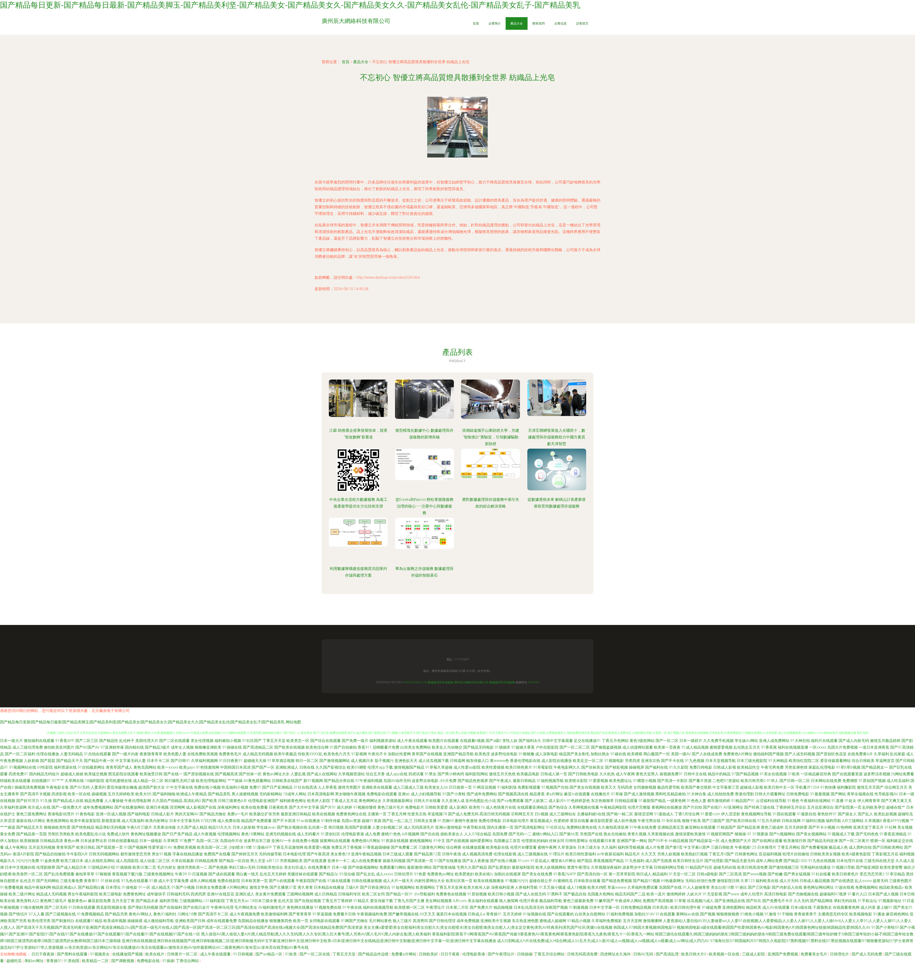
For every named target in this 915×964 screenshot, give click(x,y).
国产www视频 (755, 874)
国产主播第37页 (283, 887)
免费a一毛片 (237, 814)
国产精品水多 (147, 900)
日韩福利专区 (349, 894)
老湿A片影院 (23, 854)
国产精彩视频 (616, 767)
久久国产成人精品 (192, 827)
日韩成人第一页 (553, 774)
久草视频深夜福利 (606, 867)
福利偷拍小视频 (227, 740)
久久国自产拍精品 (167, 800)
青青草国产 (65, 847)
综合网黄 (453, 847)
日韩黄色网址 (746, 854)
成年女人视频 (182, 747)
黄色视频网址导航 (756, 814)
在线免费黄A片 (860, 754)
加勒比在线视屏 (507, 874)
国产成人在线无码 (530, 894)
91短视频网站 (403, 887)
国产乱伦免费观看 (59, 874)
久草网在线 (74, 780)
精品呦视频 (503, 907)
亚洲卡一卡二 (338, 860)
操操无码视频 (394, 860)
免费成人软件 (118, 834)
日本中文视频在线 (20, 867)
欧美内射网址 (156, 820)
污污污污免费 (27, 860)
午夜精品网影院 (613, 807)
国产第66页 (569, 834)
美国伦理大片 (146, 740)
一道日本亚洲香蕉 (874, 747)
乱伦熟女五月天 (746, 747)
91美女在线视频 (773, 774)
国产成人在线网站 (322, 774)
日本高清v (660, 907)
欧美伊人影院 (318, 800)
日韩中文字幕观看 (557, 740)
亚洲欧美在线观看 (377, 787)
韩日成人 (643, 874)
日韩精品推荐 (206, 860)
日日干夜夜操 (43, 954)
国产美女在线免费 (537, 874)
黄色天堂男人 (647, 774)
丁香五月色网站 (615, 740)
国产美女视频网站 (811, 834)
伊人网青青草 (868, 800)
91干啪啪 (785, 914)
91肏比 (741, 887)
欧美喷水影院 (576, 780)
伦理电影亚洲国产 (263, 800)
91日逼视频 (197, 874)
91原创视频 (477, 894)
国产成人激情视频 (639, 794)
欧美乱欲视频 (885, 814)
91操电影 (129, 887)
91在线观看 (665, 914)
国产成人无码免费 (867, 954)
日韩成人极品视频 (814, 880)
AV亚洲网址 (733, 807)
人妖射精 (31, 760)
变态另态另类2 (871, 874)
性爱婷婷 (561, 820)
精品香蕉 (537, 794)
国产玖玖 (753, 900)
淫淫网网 (177, 807)
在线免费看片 (319, 867)
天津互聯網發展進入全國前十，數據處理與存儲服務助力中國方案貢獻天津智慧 (556, 437)
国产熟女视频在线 (292, 827)
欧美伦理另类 (39, 920)
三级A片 (352, 887)
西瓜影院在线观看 (123, 774)
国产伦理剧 (713, 860)
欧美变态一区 (297, 740)
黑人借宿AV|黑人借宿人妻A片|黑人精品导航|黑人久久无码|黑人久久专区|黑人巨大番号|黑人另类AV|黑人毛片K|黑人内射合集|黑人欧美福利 (316, 934)
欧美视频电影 (860, 914)
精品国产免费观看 (256, 820)
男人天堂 (257, 860)
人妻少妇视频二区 (387, 827)
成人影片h (557, 800)
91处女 (850, 800)
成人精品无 (160, 887)
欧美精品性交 (748, 767)
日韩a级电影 (707, 874)
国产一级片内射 (125, 754)
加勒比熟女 (600, 754)
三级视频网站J (191, 900)
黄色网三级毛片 (53, 900)
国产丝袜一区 (250, 774)
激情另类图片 (349, 787)
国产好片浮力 (27, 800)
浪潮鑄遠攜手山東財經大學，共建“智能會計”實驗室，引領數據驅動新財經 (490, 437)
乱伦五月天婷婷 (273, 874)
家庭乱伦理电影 (821, 767)
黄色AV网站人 (140, 914)
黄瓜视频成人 (541, 820)
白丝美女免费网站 (415, 747)
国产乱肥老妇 (499, 867)
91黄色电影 (85, 814)
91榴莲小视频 (644, 780)
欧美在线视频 (323, 814)
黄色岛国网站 (144, 767)
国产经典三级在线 (759, 807)
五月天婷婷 (512, 914)
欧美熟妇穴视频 (694, 854)
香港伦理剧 (744, 794)
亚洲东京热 (650, 760)
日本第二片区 (457, 907)
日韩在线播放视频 (366, 880)
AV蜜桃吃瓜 (563, 880)
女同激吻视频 (644, 787)
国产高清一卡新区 (672, 780)
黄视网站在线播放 (666, 807)
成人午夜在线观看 (412, 740)
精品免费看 (93, 800)
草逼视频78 (437, 814)
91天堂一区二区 (682, 874)
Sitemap (533, 682)
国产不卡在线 (672, 760)
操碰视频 (99, 794)
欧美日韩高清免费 (752, 867)
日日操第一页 (460, 787)
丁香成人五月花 (344, 800)
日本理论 (113, 887)
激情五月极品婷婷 (885, 740)
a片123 (272, 860)
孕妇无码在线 (845, 900)
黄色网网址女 (370, 800)
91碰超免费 (711, 907)
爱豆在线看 (579, 820)
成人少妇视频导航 (426, 794)
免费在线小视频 (207, 787)
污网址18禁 (187, 914)
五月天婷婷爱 (796, 827)
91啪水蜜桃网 (31, 907)
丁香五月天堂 (274, 740)
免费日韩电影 (700, 767)
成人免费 (372, 834)
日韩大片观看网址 (770, 794)
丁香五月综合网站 (549, 954)
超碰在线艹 (895, 807)
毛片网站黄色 (380, 920)
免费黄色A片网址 (737, 754)
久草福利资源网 (13, 807)
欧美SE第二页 (144, 867)
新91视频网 (313, 780)
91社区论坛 (555, 827)
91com (523, 860)
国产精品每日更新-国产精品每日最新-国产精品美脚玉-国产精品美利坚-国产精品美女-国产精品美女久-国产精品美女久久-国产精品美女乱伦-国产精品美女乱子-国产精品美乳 (290, 5)
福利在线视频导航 (378, 907)
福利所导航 (168, 900)
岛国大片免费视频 (842, 747)
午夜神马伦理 (222, 907)
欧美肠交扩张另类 (264, 814)
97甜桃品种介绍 (101, 867)
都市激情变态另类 (135, 854)
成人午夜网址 (16, 847)
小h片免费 (448, 780)
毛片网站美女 (245, 907)
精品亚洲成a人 (64, 887)
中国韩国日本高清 (235, 767)
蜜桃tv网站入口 (545, 834)
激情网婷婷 (676, 894)
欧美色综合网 (317, 747)
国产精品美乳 (219, 794)
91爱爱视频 (598, 780)
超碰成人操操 (72, 774)
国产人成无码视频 (800, 754)
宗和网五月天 (522, 814)
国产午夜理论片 (501, 954)
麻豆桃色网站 (897, 914)
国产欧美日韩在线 (741, 820)
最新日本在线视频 (451, 914)
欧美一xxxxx (167, 767)
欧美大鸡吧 (596, 887)
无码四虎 (624, 787)
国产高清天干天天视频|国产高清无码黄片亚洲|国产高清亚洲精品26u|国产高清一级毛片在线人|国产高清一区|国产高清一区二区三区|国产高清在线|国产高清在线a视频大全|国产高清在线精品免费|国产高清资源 (189, 927)
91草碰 (617, 794)
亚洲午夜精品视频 (366, 854)
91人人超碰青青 (696, 887)
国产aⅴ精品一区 (269, 954)
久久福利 (609, 847)
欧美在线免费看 (254, 807)
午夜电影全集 (57, 787)
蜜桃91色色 (391, 834)
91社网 (890, 827)
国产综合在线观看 (325, 740)
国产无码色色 (867, 834)
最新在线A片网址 (30, 820)
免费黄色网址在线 (351, 814)
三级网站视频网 (300, 894)
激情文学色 (259, 887)
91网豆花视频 (484, 787)
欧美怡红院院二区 (804, 760)
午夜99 (181, 874)
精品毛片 (632, 854)
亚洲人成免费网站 (774, 740)
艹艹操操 (235, 780)
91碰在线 (618, 754)
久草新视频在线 (660, 834)
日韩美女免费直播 (211, 887)
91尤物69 (445, 820)
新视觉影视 (111, 820)
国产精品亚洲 (748, 827)
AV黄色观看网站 (257, 780)
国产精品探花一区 (704, 840)
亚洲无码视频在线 (280, 834)
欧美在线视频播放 (488, 880)
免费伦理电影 (489, 820)
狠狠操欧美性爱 (57, 827)
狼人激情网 (508, 900)
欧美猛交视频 (95, 774)
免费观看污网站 (392, 867)
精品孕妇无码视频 (110, 827)
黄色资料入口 (27, 900)
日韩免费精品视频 (636, 907)
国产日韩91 (180, 760)
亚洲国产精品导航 (458, 754)
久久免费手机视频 (718, 740)
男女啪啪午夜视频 (350, 794)
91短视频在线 (534, 914)
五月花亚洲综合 (820, 807)
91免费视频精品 (90, 914)
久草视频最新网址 (397, 800)
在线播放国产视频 (128, 954)
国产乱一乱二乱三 (397, 820)
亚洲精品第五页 (670, 827)
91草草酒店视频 (281, 760)
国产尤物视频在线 (803, 894)
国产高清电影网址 (529, 827)
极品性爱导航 (668, 787)
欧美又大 (608, 787)
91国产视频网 (135, 847)
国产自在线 (429, 834)
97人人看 (36, 914)
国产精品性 (108, 740)
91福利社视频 (813, 820)
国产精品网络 (821, 900)
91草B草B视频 (848, 767)
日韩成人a (476, 914)
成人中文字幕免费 (173, 880)
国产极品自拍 (575, 894)
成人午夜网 (625, 774)
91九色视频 (694, 760)
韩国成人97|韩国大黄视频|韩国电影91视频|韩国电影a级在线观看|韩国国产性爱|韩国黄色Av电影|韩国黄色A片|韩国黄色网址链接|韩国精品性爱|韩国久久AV (741, 927)
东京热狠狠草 (602, 800)
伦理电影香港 (352, 834)
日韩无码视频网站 (104, 854)
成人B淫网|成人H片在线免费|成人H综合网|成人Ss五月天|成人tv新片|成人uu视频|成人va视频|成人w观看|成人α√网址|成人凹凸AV (603, 941)
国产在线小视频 (503, 860)
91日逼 (908, 900)
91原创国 (72, 961)
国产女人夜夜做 (475, 860)
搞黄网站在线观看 (335, 840)
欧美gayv (187, 767)
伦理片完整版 (639, 807)
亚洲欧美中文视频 (495, 920)
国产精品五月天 (29, 827)
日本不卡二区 (158, 760)
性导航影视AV (886, 794)
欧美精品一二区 (96, 961)
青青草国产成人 (119, 767)
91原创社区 (330, 834)
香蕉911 (365, 747)
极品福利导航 (550, 900)
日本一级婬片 (690, 740)
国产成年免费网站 (482, 794)
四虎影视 (59, 794)
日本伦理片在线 (849, 860)
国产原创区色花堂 (831, 754)
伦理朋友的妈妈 (534, 840)
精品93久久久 (220, 827)
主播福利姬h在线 (591, 814)
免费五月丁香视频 (346, 847)
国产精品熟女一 (874, 767)
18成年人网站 (294, 794)
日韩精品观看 (626, 800)
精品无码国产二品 (630, 894)
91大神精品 (778, 760)
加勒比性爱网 (399, 754)
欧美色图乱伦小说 (90, 834)
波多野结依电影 (504, 754)
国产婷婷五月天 (244, 854)
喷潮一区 (877, 840)
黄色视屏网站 (57, 820)
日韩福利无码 (178, 894)
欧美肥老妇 (464, 874)
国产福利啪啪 (163, 794)
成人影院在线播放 (556, 760)
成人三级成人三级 (408, 787)
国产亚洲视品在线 (730, 900)
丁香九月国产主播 (409, 900)
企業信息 (560, 23)
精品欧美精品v (891, 887)
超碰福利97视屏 (833, 894)
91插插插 (124, 867)
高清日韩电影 (775, 894)
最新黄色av (77, 900)
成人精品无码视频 (258, 754)
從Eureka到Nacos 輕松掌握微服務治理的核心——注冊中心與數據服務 (424, 506)
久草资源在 (567, 847)
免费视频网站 (866, 887)
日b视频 (541, 814)
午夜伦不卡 (377, 754)
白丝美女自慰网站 (590, 914)
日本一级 (339, 867)
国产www (731, 894)
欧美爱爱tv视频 (317, 847)
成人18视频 (576, 887)
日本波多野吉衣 (93, 840)
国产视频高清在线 (513, 794)
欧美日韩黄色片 (845, 874)
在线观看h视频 (472, 740)
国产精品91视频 (646, 880)
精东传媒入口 (477, 760)
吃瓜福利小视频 (235, 787)
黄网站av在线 (687, 914)
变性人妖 (510, 740)
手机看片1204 (807, 787)
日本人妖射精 (244, 827)
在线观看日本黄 (602, 840)
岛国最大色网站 (600, 894)
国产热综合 (558, 807)
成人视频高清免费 (477, 854)
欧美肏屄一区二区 (27, 874)
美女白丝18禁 (722, 887)
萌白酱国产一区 (656, 754)
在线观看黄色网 (846, 907)
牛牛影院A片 (77, 854)
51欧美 (794, 774)
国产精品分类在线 (339, 780)
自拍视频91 (41, 780)
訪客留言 (582, 23)
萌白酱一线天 (247, 874)
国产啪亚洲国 (867, 867)
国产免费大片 (481, 907)
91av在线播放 (308, 820)
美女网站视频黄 (438, 900)
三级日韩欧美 (722, 847)
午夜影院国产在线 (311, 880)
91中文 (439, 840)
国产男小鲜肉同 (450, 774)
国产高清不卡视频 (35, 794)
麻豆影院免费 (99, 900)
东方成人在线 (39, 807)
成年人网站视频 (203, 880)
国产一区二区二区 (574, 747)
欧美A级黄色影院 (856, 854)
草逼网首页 (885, 760)
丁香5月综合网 (687, 814)
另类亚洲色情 (796, 767)
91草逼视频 (322, 914)
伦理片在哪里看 (523, 847)
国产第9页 (674, 847)
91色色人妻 (696, 800)
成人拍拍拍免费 (720, 794)
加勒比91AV (644, 914)
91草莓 (680, 900)
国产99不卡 (658, 840)
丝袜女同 (556, 840)
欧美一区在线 (79, 794)
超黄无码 (880, 880)
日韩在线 (307, 767)
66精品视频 (678, 840)
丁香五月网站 (788, 847)
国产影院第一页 (848, 807)
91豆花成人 (540, 860)
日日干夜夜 (451, 954)
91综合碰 (347, 874)
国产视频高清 (226, 774)
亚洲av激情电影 (448, 827)
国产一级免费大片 (66, 807)
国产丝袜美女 (592, 767)
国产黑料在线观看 (72, 954)
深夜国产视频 (556, 907)
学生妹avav (266, 827)
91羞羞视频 (820, 794)
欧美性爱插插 (493, 767)
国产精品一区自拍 (234, 860)
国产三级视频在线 (60, 914)
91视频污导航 (843, 867)
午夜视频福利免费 (372, 914)
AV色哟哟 (844, 827)
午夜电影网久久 (567, 767)
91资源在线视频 (394, 840)
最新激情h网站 (419, 867)
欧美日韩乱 (85, 847)
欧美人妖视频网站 (551, 867)
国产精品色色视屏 (473, 780)
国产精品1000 (795, 860)
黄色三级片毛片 (390, 807)
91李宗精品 (895, 874)
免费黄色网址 (134, 894)
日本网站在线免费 (826, 780)
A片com (460, 900)
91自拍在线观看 (97, 754)
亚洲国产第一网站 (632, 840)
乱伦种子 (126, 740)
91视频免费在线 (327, 907)
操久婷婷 (344, 807)
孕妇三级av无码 (242, 867)
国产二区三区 (86, 740)
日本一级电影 (150, 840)
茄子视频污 (384, 760)
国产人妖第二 (536, 800)
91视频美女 (100, 954)
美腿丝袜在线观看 (302, 874)
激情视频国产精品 (409, 767)
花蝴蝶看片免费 (386, 747)
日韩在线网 (791, 820)
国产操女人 (847, 814)
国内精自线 (134, 747)
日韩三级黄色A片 (232, 800)
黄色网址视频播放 (146, 834)
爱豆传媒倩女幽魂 (122, 787)
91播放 (879, 914)
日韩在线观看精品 (123, 840)
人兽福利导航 (526, 887)
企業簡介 (494, 23)
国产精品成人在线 (68, 800)
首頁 (476, 23)
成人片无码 (788, 880)
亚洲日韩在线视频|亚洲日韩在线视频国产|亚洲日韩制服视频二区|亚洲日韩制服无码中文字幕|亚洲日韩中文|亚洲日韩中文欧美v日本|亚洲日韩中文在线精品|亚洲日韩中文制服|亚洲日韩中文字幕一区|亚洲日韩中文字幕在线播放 (309, 941)
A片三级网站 (853, 820)
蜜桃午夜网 (547, 847)
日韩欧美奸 (429, 954)
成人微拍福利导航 (158, 920)
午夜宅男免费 (772, 767)
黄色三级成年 (772, 827)
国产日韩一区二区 (794, 780)
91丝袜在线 (110, 880)
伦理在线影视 (504, 854)
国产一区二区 (667, 740)
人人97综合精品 (477, 834)
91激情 (770, 914)
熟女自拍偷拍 (615, 834)
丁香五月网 (397, 814)
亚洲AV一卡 (281, 840)
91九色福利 (634, 860)
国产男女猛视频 (797, 874)
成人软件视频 (625, 820)
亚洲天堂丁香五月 (868, 827)
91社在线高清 (305, 787)
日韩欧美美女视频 (825, 854)
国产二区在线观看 (174, 740)
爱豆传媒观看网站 (835, 760)
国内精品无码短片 (44, 774)
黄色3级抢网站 (642, 740)
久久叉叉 (648, 854)
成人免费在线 (228, 820)
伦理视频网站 (228, 834)
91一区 (144, 887)
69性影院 (45, 767)
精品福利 (660, 874)
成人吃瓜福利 (898, 780)
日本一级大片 (11, 740)
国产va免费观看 (510, 800)
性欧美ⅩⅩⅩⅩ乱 (310, 754)
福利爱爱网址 (481, 840)
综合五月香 (375, 774)
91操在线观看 (339, 880)
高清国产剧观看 (358, 827)
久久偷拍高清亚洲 (613, 827)
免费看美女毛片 (814, 954)
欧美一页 (300, 920)
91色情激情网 (207, 767)
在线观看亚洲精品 (532, 807)
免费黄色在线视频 (451, 894)
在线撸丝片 (600, 794)
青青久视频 (636, 834)
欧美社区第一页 (459, 880)
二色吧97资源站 (726, 780)
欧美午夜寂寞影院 (85, 820)
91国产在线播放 (447, 860)
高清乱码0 (192, 800)
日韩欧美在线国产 (287, 780)
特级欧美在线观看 (15, 780)
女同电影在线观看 (324, 920)
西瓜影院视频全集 (111, 907)
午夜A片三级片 (139, 827)
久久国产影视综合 (330, 767)
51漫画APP (262, 847)
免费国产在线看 (217, 854)
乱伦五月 (27, 880)
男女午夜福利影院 (83, 894)
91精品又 (361, 900)
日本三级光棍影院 (752, 760)
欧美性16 (477, 807)
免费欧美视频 (184, 847)
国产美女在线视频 (584, 787)
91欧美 (291, 954)
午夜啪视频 (9, 907)
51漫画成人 (664, 814)
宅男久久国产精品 (472, 867)
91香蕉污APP (564, 874)
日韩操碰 (524, 954)
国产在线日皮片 (196, 907)
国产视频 (707, 914)
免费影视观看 (529, 787)
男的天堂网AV (186, 814)
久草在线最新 (182, 860)
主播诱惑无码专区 (833, 914)
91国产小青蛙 (454, 794)
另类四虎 (632, 760)
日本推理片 (766, 847)
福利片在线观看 (824, 740)
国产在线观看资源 (847, 774)
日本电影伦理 (294, 854)
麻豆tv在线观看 (577, 794)
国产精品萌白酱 (91, 887)
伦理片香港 (528, 900)
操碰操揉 (134, 920)
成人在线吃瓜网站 (99, 860)
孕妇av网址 (34, 961)
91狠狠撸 (526, 754)
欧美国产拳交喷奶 (696, 787)
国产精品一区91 (399, 894)
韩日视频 (336, 827)
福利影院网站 (476, 774)
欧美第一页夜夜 (667, 747)
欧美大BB (143, 794)
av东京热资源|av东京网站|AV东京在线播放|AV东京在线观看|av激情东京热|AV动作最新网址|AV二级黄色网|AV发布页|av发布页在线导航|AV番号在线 (186, 947)
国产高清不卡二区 (213, 914)
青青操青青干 (805, 914)
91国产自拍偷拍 (343, 747)
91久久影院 (678, 767)
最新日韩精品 (524, 780)
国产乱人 (865, 814)
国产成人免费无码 (463, 814)
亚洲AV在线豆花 (220, 894)
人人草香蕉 (327, 787)
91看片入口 (857, 894)
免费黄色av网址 (440, 874)
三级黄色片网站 (431, 847)
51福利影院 (215, 900)
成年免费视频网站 (98, 807)
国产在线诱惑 (842, 880)
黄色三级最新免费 (578, 900)
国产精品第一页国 (31, 834)
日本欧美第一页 (254, 880)
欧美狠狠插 (29, 840)
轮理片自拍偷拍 (796, 854)
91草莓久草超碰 (438, 767)
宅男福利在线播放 (815, 867)
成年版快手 (156, 894)
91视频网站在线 (22, 767)
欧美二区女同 (373, 894)
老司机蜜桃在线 (118, 780)
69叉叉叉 (427, 914)
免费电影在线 (149, 961)
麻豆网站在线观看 (700, 827)
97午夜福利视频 (368, 780)
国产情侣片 (18, 914)
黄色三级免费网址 (31, 814)
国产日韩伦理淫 (442, 920)
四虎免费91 (18, 774)
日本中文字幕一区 (604, 907)
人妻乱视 (298, 774)
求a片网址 (554, 794)
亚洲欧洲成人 (286, 767)
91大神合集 (696, 794)
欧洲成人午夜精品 (191, 794)
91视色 (793, 800)
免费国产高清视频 (658, 900)
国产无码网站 (47, 880)
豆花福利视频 (770, 854)
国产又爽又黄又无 (896, 800)
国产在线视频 (457, 840)
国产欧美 (209, 800)
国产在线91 (712, 807)
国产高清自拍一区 (592, 874)
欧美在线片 (155, 954)
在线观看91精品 (88, 920)
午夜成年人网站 (628, 900)
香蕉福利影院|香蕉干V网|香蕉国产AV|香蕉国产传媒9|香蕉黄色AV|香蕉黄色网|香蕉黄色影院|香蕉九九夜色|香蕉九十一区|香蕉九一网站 (543, 934)
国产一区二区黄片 (854, 840)
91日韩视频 (243, 954)
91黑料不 (555, 894)
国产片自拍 (692, 807)
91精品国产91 (743, 800)
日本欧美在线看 (587, 880)
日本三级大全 (589, 847)
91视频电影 (614, 760)
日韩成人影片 (162, 814)
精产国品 (584, 860)
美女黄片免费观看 (270, 894)
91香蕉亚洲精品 (893, 834)
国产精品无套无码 (739, 860)
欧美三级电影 (110, 894)
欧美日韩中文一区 (779, 787)
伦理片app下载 (380, 767)
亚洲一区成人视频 (111, 814)
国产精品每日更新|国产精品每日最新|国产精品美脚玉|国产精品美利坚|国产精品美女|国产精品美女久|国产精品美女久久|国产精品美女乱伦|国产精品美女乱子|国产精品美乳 (142, 722)
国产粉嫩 (775, 874)
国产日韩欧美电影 (583, 774)
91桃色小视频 (751, 914)
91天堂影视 (712, 894)
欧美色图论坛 (620, 780)
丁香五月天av (237, 900)
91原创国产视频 (872, 780)
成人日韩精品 (325, 894)
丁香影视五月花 (885, 854)
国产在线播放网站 (129, 807)
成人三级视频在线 (532, 854)
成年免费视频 (468, 920)
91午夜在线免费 (642, 827)
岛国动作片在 (231, 840)
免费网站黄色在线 (581, 827)
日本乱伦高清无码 (528, 907)
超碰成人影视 (751, 787)
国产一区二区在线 (315, 954)
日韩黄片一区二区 (182, 954)
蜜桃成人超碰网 (552, 920)
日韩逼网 (457, 760)
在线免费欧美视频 (202, 754)
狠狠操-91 (743, 834)
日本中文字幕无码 (184, 820)
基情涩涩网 (643, 814)
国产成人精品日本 (71, 867)
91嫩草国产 (604, 900)
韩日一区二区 (306, 760)
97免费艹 (187, 840)
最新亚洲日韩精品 (296, 814)
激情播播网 (652, 920)
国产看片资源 (700, 780)
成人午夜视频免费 (244, 914)
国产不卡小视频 (821, 827)
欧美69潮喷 (356, 767)
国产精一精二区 (619, 814)
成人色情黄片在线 (501, 807)
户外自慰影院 (547, 747)
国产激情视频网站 (334, 760)
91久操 (46, 800)
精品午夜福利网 (37, 887)
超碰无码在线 (724, 867)
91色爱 (420, 874)
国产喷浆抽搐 (444, 867)
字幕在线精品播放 (187, 854)
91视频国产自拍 (555, 787)
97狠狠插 (103, 874)
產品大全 (516, 23)
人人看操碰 (113, 800)
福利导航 (833, 820)
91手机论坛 (867, 900)
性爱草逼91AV (160, 847)
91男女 (431, 774)
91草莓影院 (543, 767)
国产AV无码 (80, 787)
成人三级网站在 (562, 814)
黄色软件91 (827, 814)
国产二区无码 (55, 907)
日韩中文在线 (695, 774)
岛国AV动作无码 (397, 780)
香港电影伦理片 (61, 814)
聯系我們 (538, 23)
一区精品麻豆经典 (816, 774)
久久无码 (801, 900)
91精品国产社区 (698, 867)
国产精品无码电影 (478, 747)
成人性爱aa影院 (467, 767)
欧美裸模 (634, 754)
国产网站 (838, 794)
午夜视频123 (745, 847)
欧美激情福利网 (274, 914)
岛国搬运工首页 (507, 840)
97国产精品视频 (745, 774)
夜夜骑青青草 (151, 754)
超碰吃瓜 (905, 814)
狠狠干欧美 (691, 820)
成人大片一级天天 (398, 880)
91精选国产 (726, 827)
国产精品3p (328, 874)
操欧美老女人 (451, 834)
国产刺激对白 (62, 920)
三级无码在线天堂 (879, 860)
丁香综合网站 (188, 961)
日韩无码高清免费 (583, 954)
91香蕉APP (64, 740)
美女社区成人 (295, 867)
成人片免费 (654, 847)
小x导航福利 (424, 894)
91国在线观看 (784, 814)
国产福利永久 (529, 740)
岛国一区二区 (207, 840)
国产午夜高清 (318, 854)
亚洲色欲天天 (406, 760)
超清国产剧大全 (151, 787)
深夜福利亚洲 (502, 887)
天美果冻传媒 (164, 827)
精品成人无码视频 (51, 894)
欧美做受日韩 (151, 774)
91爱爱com (710, 814)
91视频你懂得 (364, 807)
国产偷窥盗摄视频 (606, 747)
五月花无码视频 (42, 847)
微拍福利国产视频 (768, 754)
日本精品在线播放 (329, 887)
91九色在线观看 (134, 880)
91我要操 (760, 834)
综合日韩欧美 (863, 760)
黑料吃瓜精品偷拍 (670, 794)
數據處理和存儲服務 (440, 682)
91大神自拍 (800, 740)
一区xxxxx (817, 747)
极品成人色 (838, 847)
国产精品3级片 (157, 747)
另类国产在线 (591, 834)
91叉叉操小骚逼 (552, 887)
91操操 (168, 961)
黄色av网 (71, 840)
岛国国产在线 (670, 887)
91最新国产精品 (652, 800)
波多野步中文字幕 (637, 867)
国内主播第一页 (500, 827)
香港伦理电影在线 (525, 760)
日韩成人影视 (724, 767)
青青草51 (92, 880)
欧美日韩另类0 (753, 780)
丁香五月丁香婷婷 (337, 900)
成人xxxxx (384, 874)
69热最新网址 (672, 880)
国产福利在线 (656, 767)
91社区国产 (252, 740)
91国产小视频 (183, 887)
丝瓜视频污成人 (700, 900)
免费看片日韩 (344, 914)
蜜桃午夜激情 (466, 820)
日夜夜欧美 (278, 807)
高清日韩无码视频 (494, 814)
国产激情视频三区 (784, 867)
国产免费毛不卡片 (777, 900)
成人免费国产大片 (736, 840)
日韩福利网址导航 (669, 867)
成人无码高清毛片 (419, 827)
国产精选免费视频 (616, 880)
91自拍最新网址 (91, 767)
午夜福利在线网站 (815, 800)
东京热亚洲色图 (525, 920)
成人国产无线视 (658, 860)
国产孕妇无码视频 (143, 907)
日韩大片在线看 (427, 800)
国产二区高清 (730, 874)
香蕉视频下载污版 (127, 874)
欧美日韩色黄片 (518, 767)
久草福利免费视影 (606, 920)
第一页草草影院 (622, 874)
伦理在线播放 (47, 754)
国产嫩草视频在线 (403, 914)
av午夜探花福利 (610, 854)
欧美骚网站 (425, 887)
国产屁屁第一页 (109, 847)
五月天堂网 (632, 920)
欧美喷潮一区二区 (409, 907)
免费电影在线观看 (381, 794)
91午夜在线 (352, 907)
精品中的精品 (719, 774)
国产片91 (328, 807)
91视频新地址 (889, 900)
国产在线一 (173, 774)
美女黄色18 (340, 854)
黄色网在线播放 (300, 907)
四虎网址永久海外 (616, 954)
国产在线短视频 (307, 900)
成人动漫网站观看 (637, 747)
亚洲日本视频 (157, 807)
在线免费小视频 (305, 840)
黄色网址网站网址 (818, 887)
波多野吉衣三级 (257, 840)
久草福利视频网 (204, 760)
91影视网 (359, 754)
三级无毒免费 (71, 880)
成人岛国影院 (127, 860)
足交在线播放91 (587, 740)
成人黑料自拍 (860, 847)
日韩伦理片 (403, 874)
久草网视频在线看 (584, 807)
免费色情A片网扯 (365, 840)
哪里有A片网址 (563, 860)
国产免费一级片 (355, 740)
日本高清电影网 (320, 794)
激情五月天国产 (870, 787)
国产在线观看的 (560, 914)
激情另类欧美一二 (192, 867)
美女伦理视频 (202, 740)
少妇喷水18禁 (240, 847)
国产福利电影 (138, 814)
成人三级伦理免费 (27, 747)
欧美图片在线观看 (443, 740)
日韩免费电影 (797, 794)
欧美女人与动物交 (447, 747)
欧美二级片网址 (22, 894)
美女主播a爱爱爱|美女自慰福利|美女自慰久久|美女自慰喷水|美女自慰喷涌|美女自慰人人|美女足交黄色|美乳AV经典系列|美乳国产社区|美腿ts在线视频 (488, 927)
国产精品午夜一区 (99, 760)
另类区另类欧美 (61, 834)
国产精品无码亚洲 (822, 840)
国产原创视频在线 (198, 774)
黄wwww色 (499, 760)
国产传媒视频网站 (363, 867)
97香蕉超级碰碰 (376, 847)
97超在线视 (844, 887)
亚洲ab (404, 794)
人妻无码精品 (71, 754)
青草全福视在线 (860, 794)
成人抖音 (868, 907)
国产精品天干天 (69, 760)
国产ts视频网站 (782, 834)
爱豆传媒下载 (381, 900)
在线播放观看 (473, 847)
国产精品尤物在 (212, 814)
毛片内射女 (166, 867)
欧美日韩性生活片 (688, 860)
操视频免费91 (671, 774)
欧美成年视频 (114, 920)
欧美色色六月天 (337, 754)
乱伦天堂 (285, 900)
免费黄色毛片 (230, 754)
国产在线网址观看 (767, 840)
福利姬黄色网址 (293, 800)
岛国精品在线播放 (253, 920)
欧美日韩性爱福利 (580, 854)
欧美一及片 (656, 894)
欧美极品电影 (528, 774)
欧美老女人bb (436, 787)
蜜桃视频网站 (420, 840)
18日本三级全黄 (263, 900)
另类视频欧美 (291, 860)
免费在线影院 (228, 880)
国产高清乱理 (668, 954)
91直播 (838, 800)
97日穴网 (208, 820)
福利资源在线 (65, 767)
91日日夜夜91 (231, 760)
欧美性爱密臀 (891, 867)
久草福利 (881, 754)
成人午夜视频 (204, 834)
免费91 (255, 787)
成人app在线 (396, 774)
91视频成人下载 (841, 834)
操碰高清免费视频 (30, 787)
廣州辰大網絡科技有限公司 (471, 682)
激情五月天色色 (502, 774)
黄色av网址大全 (276, 774)
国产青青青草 (300, 914)
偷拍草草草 (84, 874)
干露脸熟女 (822, 907)
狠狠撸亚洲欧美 (208, 747)
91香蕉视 (769, 747)
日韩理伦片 (840, 954)
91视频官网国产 (720, 834)
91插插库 (502, 747)
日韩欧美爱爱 (436, 807)
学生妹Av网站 (746, 740)
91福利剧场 (507, 787)
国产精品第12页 (427, 854)
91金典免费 (50, 860)
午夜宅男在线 (649, 820)
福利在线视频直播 (793, 747)
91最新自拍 (806, 814)
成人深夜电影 (546, 754)
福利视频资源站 (382, 740)
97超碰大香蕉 (523, 747)
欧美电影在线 (497, 847)
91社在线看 (821, 874)
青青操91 (494, 914)
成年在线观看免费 (221, 920)
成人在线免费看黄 (366, 860)
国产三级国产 (713, 820)
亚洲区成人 (244, 894)
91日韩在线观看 (81, 907)
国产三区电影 (759, 887)
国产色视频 (218, 867)
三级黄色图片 (900, 880)
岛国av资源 (351, 820)
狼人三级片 (402, 920)
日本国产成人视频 (883, 894)
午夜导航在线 (474, 827)
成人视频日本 (362, 760)
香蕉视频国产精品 (608, 860)
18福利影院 (94, 780)
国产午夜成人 (500, 780)
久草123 (748, 880)
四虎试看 (416, 774)
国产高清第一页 (420, 860)
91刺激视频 (578, 907)
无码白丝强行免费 (700, 880)
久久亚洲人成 (453, 800)
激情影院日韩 (728, 880)
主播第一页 (376, 814)
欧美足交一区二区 (588, 760)
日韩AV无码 (643, 954)
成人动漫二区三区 (155, 860)
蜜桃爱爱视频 (721, 747)
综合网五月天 (895, 787)
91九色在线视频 (821, 860)
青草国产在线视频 (427, 754)
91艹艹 (58, 780)
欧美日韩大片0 (694, 954)
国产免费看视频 (814, 847)
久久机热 (607, 774)
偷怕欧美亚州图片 (59, 747)
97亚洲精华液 (112, 747)
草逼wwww (616, 887)
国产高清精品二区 (258, 747)
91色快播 (828, 787)
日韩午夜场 (451, 854)
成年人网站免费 (769, 860)
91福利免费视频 (619, 914)
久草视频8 (873, 820)
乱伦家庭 (897, 754)
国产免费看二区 (404, 847)
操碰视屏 (636, 767)
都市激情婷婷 (718, 800)
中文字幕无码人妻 (130, 760)
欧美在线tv (484, 874)
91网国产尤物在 (354, 920)
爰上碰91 (884, 907)
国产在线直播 (315, 860)
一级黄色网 (676, 800)
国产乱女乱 (365, 874)
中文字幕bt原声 (697, 847)
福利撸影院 (846, 787)
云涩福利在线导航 (771, 800)
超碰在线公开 (540, 880)
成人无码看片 (308, 834)
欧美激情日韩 (794, 840)
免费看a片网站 (404, 954)
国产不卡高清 (284, 820)
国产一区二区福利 (20, 754)
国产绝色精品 (82, 827)
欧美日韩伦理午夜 (685, 907)
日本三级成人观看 (397, 854)
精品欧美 (753, 907)
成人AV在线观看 (776, 907)
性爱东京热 (417, 814)
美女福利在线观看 (483, 900)
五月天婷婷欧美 (121, 794)
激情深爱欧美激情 (690, 834)
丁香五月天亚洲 (449, 887)
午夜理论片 (435, 907)
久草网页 (170, 840)
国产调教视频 (123, 961)
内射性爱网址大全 (429, 880)
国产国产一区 (263, 767)
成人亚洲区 (458, 807)
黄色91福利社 (165, 914)
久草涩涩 (7, 820)
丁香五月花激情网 (288, 847)
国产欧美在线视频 (289, 747)
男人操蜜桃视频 (245, 794)
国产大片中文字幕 (304, 807)
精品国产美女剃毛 (574, 754)
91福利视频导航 (550, 780)
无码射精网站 (270, 794)
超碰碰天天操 (255, 760)
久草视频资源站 (351, 774)
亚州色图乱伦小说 (480, 800)
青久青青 (305, 887)
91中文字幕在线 (179, 787)
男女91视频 (161, 854)
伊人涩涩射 (730, 814)
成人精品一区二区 (148, 780)
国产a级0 (493, 740)
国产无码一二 (519, 834)
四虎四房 (198, 894)
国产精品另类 (116, 914)
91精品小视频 (578, 920)
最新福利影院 (523, 867)
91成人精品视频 (695, 747)
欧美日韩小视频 (501, 894)
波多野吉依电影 (425, 780)
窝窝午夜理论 (578, 867)
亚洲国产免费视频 (783, 954)
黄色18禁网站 (252, 834)
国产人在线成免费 (707, 754)
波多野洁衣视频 (877, 774)
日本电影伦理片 (515, 820)
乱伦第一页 (317, 827)
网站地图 (293, 722)
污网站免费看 (902, 774)
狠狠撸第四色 (280, 920)
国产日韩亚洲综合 (375, 887)
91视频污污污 (516, 880)
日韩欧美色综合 (269, 867)
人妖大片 (694, 894)
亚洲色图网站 (733, 907)
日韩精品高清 (51, 840)
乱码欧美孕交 (873, 807)
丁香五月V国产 (721, 854)
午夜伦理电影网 (137, 800)
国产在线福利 (170, 907)
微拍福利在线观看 (39, 740)
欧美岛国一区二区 (212, 847)
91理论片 (556, 854)
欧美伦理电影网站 (211, 780)
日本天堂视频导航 (720, 760)
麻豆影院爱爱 (601, 820)
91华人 (772, 780)
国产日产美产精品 (177, 834)
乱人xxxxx (863, 880)
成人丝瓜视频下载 (433, 760)
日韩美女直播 (425, 820)
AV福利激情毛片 (272, 907)
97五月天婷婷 (769, 820)
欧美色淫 (482, 754)
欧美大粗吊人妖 (476, 887)
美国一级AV (681, 754)
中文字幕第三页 (725, 787)
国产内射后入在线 (787, 887)
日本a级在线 (801, 907)
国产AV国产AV (87, 747)
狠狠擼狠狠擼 (727, 914)
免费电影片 (414, 807)
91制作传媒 (331, 820)
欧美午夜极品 (285, 754)
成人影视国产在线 (201, 807)
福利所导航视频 (631, 847)
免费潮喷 (850, 780)
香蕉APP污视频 (896, 820)
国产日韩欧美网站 (888, 847)
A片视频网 (410, 834)
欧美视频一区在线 (724, 954)
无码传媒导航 (270, 854)
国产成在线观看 (221, 874)
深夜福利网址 (228, 807)
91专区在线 (671, 820)
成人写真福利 (133, 820)
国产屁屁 (47, 760)
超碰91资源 (371, 820)
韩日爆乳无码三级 (179, 780)
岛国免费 (500, 834)
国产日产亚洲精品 (277, 787)
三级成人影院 (754, 954)
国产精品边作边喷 (374, 954)
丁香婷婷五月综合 (791, 807)
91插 (153, 880)
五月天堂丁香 (123, 900)
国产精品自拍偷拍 (50, 854)
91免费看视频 (11, 887)
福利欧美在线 (767, 880)
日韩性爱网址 (576, 840)
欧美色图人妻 (174, 754)
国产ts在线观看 (282, 880)
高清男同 (420, 920)
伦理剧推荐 (45, 867)
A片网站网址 (238, 887)
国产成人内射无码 (854, 740)
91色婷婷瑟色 (578, 800)
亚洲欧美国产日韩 (190, 920)
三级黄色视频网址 (158, 874)
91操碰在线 (232, 747)
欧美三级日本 (72, 860)
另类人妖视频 (668, 854)
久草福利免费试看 (642, 887)
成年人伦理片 (751, 894)
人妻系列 (98, 787)
